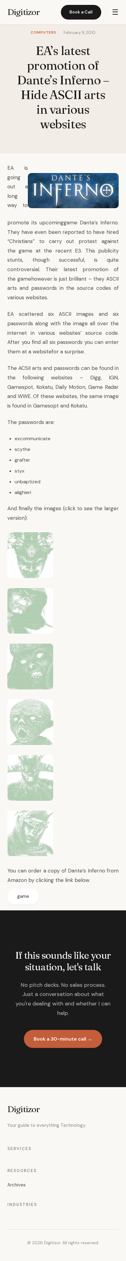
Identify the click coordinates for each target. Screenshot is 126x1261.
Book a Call (81, 12)
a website (40, 351)
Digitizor (23, 12)
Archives (16, 1185)
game (23, 896)
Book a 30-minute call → (63, 1039)
